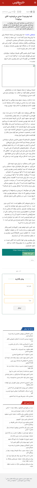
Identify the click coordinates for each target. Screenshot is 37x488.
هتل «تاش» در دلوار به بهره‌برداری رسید (22, 411)
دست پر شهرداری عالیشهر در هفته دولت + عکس (19, 408)
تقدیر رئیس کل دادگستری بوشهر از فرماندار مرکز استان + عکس (20, 428)
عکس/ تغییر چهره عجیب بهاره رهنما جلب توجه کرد (19, 358)
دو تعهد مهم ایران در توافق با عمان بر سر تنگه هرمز (19, 433)
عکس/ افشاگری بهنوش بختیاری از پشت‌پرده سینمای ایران (20, 335)
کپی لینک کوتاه (28, 254)
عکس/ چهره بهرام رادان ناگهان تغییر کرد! (22, 442)
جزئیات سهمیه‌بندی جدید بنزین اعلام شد (21, 436)
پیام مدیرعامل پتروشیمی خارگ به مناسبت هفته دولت (20, 465)
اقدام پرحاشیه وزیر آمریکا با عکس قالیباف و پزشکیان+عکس (21, 423)
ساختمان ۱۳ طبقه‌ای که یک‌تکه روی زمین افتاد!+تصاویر (22, 362)
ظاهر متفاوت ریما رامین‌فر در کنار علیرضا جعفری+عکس (22, 350)
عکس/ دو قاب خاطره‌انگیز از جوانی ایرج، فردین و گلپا (19, 392)
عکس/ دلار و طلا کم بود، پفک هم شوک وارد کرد (19, 456)
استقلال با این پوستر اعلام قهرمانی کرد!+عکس (20, 388)
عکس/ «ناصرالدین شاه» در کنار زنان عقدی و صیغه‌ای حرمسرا (21, 345)
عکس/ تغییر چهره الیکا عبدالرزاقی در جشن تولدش (19, 374)
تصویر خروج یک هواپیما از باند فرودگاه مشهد (20, 439)
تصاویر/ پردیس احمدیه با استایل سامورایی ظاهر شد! (20, 340)
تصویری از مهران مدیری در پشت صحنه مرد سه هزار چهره (20, 367)
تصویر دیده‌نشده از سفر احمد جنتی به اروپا (21, 371)
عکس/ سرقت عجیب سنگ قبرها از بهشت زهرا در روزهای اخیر (19, 451)
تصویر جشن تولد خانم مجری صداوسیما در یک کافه (20, 378)
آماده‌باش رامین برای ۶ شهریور (24, 419)
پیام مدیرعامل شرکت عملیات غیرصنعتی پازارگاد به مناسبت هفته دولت (19, 460)
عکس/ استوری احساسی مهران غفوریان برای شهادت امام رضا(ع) (19, 384)
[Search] (3, 3)
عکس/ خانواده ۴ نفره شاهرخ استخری (22, 354)
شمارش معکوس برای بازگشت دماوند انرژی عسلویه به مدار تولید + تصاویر (19, 415)
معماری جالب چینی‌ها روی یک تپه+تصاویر (21, 396)
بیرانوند (32, 260)
